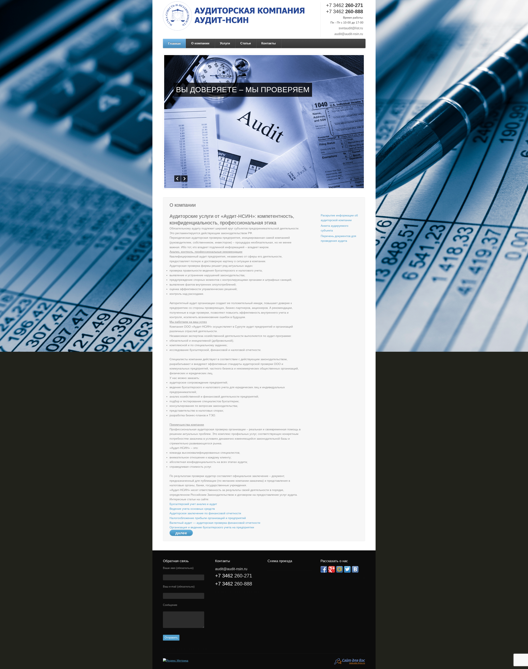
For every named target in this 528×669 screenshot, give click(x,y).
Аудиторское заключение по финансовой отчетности (205, 513)
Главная (174, 43)
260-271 (344, 5)
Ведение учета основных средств (192, 508)
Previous (177, 178)
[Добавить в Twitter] (347, 569)
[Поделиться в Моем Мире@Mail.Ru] (339, 569)
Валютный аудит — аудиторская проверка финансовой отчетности (215, 522)
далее (181, 533)
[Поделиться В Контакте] (355, 569)
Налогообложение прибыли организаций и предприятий (208, 518)
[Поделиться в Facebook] (324, 569)
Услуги (225, 43)
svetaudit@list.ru (351, 28)
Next (184, 178)
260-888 (344, 11)
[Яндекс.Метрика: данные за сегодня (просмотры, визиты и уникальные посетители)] (175, 660)
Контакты (268, 43)
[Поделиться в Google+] (331, 569)
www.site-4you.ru (357, 663)
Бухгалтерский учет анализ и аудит (193, 504)
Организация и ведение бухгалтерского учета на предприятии (212, 527)
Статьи (245, 43)
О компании (200, 43)
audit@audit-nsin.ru (348, 34)
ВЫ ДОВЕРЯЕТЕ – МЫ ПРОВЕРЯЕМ (243, 89)
